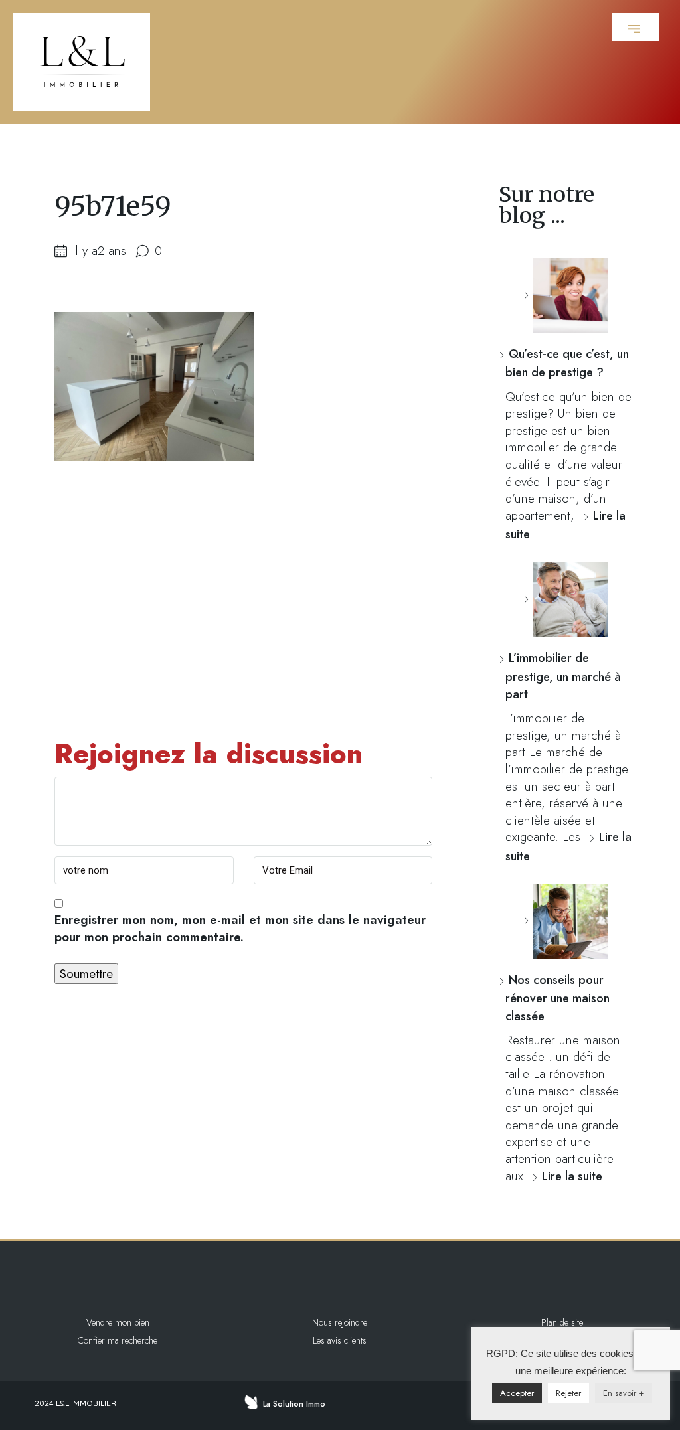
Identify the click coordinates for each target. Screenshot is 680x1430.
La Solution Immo (294, 1404)
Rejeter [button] (568, 1393)
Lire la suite (572, 1176)
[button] (635, 27)
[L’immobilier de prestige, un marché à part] (565, 599)
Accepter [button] (517, 1393)
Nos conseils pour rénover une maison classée (557, 998)
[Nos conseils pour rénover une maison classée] (565, 921)
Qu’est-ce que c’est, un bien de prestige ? (567, 363)
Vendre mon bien (117, 1322)
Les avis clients (340, 1340)
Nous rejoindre (339, 1322)
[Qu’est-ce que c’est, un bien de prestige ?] (565, 295)
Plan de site (562, 1322)
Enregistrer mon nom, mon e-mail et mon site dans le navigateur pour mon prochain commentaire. (240, 929)
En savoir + (623, 1393)
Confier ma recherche (117, 1340)
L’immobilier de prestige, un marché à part (563, 676)
